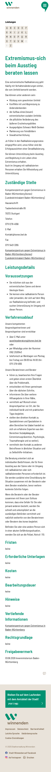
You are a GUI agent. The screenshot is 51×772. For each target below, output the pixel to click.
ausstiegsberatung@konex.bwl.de (25, 340)
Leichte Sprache (12, 733)
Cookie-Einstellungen (14, 738)
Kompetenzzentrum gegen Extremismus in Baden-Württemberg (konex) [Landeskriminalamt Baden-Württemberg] (25, 254)
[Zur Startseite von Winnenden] (12, 5)
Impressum (10, 729)
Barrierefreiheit (37, 729)
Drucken (30, 757)
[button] (44, 7)
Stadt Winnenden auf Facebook (22, 752)
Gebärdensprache (29, 733)
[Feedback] (44, 673)
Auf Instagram (15, 757)
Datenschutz (22, 729)
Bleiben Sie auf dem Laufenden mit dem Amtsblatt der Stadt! (24, 699)
